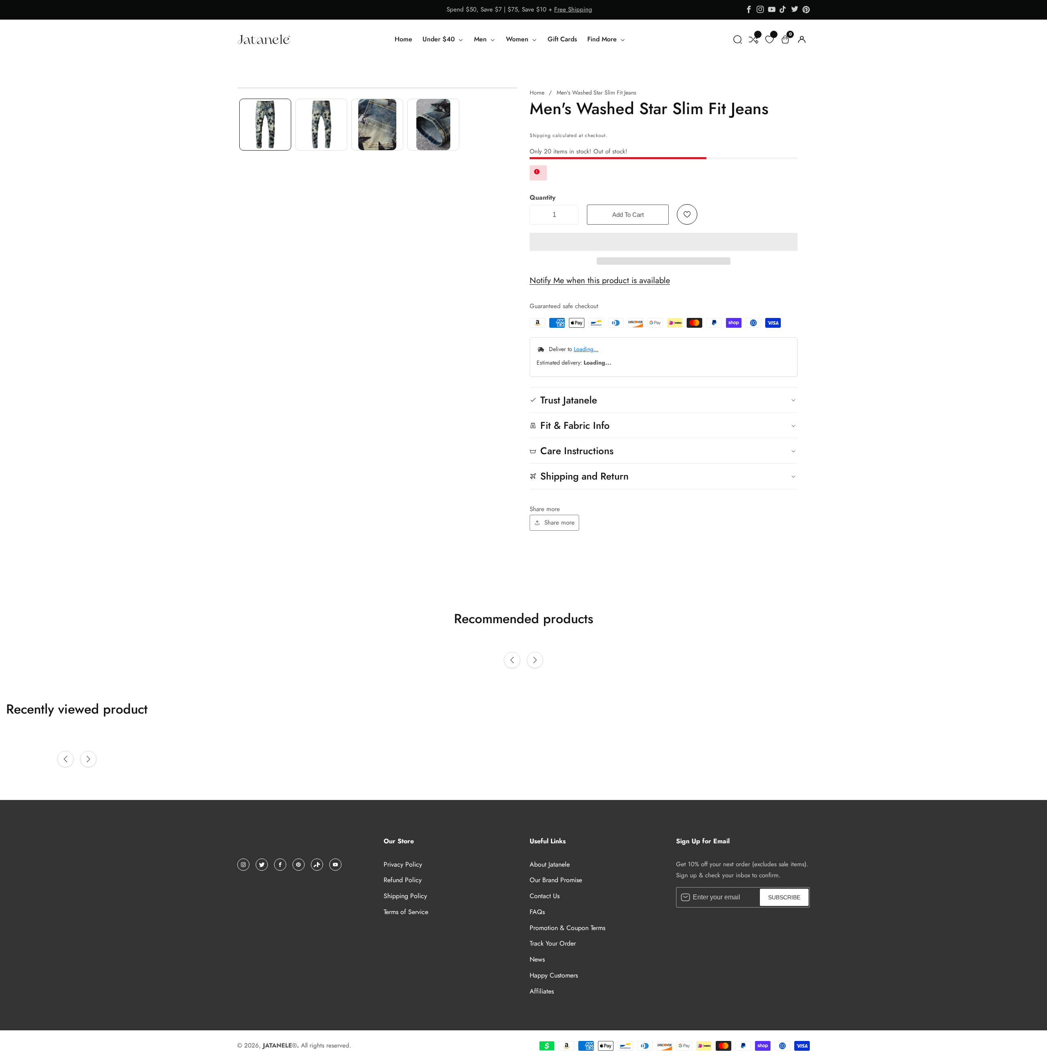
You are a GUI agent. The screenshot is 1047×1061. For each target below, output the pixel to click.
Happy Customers (554, 975)
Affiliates (542, 991)
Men (481, 39)
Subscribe (784, 897)
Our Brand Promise (556, 880)
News (537, 959)
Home (403, 39)
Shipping (540, 135)
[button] (664, 242)
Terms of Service (406, 912)
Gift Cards (562, 39)
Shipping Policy (405, 896)
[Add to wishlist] (687, 214)
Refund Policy (403, 880)
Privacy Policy (403, 864)
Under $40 (439, 39)
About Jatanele (550, 864)
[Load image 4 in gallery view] (433, 125)
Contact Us (544, 896)
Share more (559, 522)
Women (518, 39)
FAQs (537, 912)
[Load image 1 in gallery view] (265, 125)
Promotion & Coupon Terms (567, 928)
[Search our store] (738, 39)
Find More (603, 39)
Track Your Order (553, 943)
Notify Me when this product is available (600, 280)
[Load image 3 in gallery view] (377, 125)
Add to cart (628, 214)
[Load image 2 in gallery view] (321, 125)
